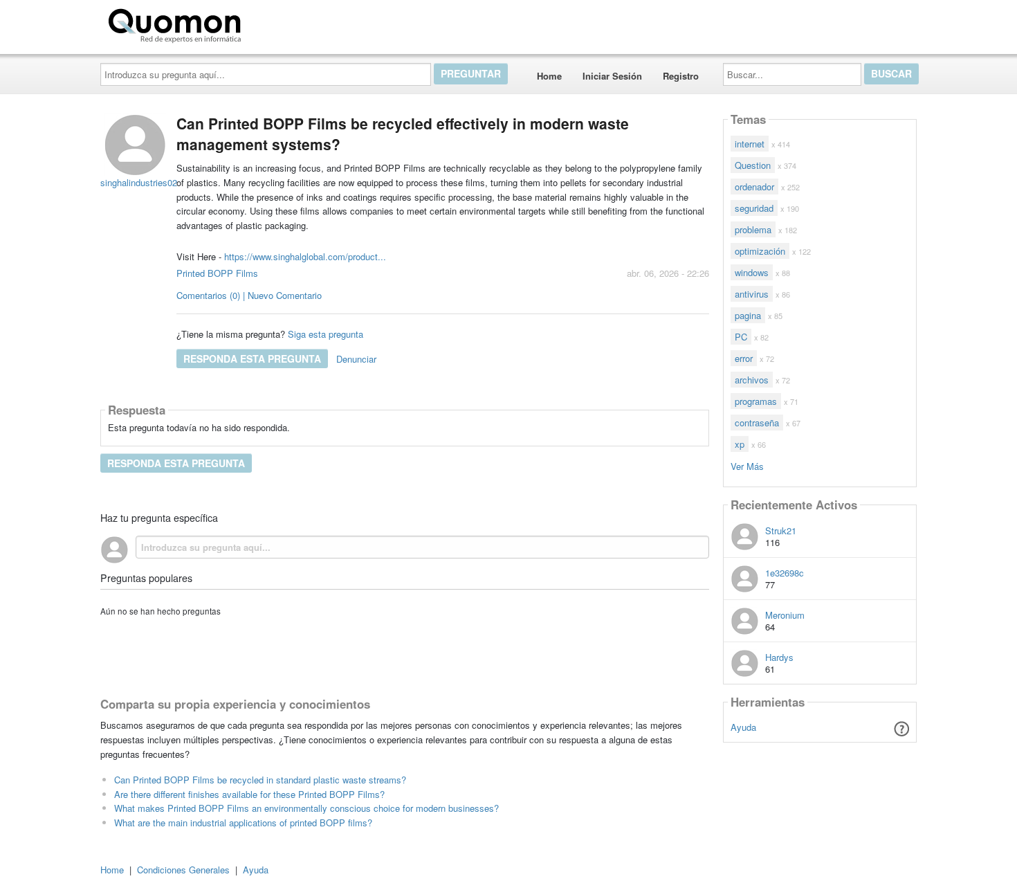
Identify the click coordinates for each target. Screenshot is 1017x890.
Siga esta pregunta (325, 333)
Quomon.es (290, 23)
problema (753, 229)
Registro (681, 75)
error (744, 358)
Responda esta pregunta (252, 358)
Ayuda (743, 727)
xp (739, 444)
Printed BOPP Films (217, 273)
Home (549, 75)
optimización (760, 250)
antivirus (752, 293)
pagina (748, 315)
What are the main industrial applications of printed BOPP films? (243, 822)
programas (756, 401)
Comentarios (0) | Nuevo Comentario (249, 295)
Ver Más (747, 465)
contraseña (757, 422)
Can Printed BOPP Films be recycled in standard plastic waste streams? (260, 779)
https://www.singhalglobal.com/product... (305, 256)
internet (749, 143)
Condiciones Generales (183, 869)
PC (741, 336)
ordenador (754, 186)
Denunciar (356, 358)
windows (752, 272)
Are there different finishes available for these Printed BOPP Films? (249, 794)
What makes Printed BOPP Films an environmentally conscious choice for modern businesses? (306, 808)
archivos (752, 379)
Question (753, 165)
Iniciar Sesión (612, 75)
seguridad (754, 208)
